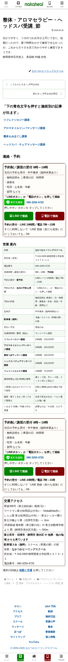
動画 (50, 611)
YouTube (34, 642)
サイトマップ (17, 636)
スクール (18, 621)
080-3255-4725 (35, 202)
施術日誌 (50, 616)
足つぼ (17, 631)
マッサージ (18, 626)
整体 (50, 626)
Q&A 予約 (50, 606)
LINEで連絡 (20, 215)
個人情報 (50, 636)
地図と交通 (25, 570)
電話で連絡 (50, 215)
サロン (17, 606)
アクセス (18, 611)
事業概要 (50, 631)
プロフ (17, 616)
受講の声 (50, 621)
